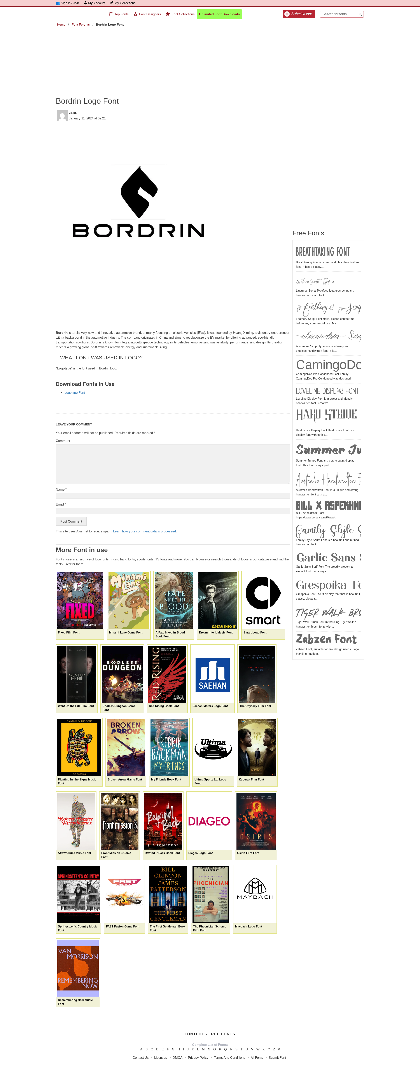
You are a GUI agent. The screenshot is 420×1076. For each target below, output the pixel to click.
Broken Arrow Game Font (125, 779)
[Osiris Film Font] (256, 821)
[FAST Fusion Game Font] (124, 894)
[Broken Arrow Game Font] (126, 747)
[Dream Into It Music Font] (217, 600)
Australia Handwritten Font (328, 479)
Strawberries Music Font (74, 853)
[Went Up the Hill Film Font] (76, 674)
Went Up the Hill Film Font (76, 706)
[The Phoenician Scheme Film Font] (210, 894)
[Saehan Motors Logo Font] (212, 674)
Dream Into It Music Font (216, 632)
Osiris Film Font (248, 853)
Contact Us (141, 1057)
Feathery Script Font (328, 309)
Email (61, 504)
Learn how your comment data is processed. (145, 531)
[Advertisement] (210, 58)
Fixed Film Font (68, 632)
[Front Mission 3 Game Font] (119, 821)
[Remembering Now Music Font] (78, 968)
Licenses (160, 1057)
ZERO (73, 113)
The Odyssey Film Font (255, 706)
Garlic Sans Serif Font (328, 557)
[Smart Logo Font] (263, 600)
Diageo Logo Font (200, 853)
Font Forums (81, 24)
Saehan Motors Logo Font (210, 706)
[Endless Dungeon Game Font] (122, 674)
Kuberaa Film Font (251, 779)
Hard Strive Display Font (328, 418)
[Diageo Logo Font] (209, 821)
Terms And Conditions (229, 1057)
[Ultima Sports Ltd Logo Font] (213, 747)
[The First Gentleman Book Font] (168, 894)
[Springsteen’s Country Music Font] (78, 894)
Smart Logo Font (254, 632)
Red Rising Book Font (164, 706)
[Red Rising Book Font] (167, 674)
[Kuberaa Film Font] (257, 747)
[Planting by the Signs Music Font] (79, 747)
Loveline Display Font (327, 391)
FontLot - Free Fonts (210, 1034)
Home (61, 24)
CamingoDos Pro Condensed (328, 364)
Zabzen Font (326, 639)
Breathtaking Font (323, 252)
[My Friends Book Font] (169, 747)
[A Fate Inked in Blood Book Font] (174, 600)
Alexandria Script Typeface (328, 337)
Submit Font (277, 1057)
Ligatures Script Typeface (315, 281)
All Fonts (257, 1057)
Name (61, 489)
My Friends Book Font (166, 779)
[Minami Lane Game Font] (128, 600)
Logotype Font (75, 392)
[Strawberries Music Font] (76, 821)
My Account (96, 3)
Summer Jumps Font (328, 449)
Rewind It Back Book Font (162, 853)
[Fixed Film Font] (80, 600)
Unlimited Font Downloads (219, 14)
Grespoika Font (328, 585)
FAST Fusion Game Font (122, 926)
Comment (63, 441)
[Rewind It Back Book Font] (163, 821)
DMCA (177, 1057)
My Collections (125, 3)
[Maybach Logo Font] (254, 894)
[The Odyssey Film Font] (257, 674)
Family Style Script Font (328, 531)
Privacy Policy (198, 1057)
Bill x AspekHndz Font (328, 506)
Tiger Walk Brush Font (328, 612)
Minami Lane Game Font (125, 632)
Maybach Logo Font (248, 926)
